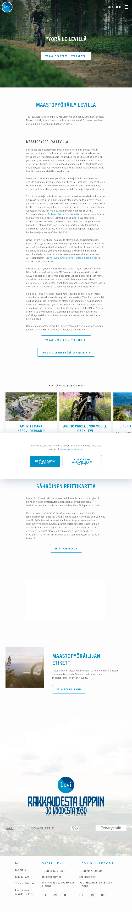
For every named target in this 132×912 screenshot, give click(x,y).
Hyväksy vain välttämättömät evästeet (82, 462)
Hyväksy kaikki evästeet (45, 462)
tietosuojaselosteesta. (71, 449)
